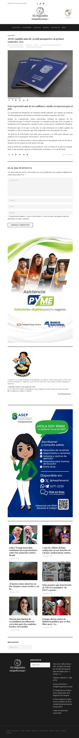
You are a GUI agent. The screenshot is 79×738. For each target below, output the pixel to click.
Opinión (51, 730)
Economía (27, 27)
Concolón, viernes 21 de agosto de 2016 (21, 387)
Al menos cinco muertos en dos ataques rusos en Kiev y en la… (24, 586)
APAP (36, 45)
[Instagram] (43, 4)
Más (64, 27)
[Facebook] (37, 4)
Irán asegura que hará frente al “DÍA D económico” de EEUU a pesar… (57, 587)
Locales (37, 27)
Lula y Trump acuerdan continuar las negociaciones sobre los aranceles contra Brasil (23, 551)
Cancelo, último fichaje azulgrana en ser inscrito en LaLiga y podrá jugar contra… (57, 550)
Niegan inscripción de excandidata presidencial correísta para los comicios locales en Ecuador (22, 623)
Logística (9, 732)
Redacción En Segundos (15, 45)
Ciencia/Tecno (43, 730)
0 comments (69, 154)
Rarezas (63, 730)
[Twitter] (40, 4)
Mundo (46, 27)
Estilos (57, 730)
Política (17, 27)
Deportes (55, 27)
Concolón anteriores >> (65, 394)
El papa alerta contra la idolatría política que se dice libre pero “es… (56, 621)
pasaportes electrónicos (16, 47)
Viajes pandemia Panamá (34, 47)
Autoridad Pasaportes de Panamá (50, 45)
